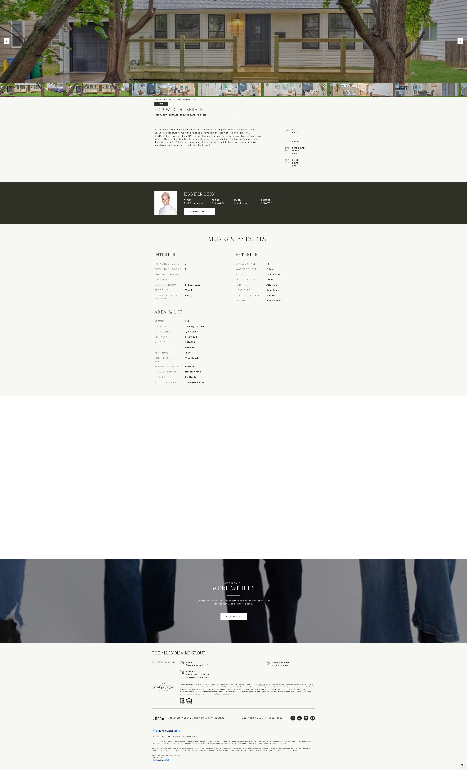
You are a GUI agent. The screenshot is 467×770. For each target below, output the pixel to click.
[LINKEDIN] (299, 718)
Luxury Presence (215, 718)
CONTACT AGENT (199, 211)
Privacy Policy (273, 718)
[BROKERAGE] (312, 718)
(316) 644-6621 (219, 203)
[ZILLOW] (306, 718)
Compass (261, 684)
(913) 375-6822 (280, 665)
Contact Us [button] (233, 616)
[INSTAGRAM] (292, 718)
